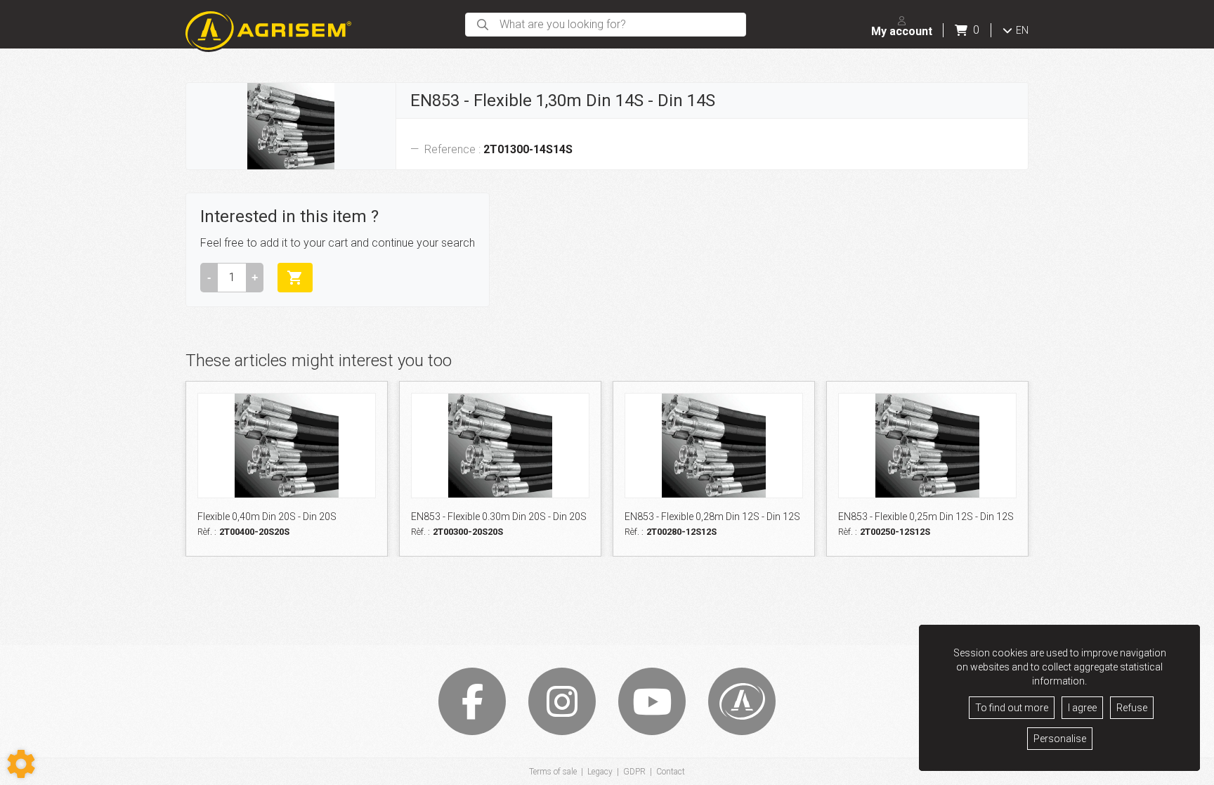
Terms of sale (553, 772)
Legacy (600, 772)
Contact (670, 771)
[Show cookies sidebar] (21, 764)
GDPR (634, 772)
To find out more (1011, 707)
